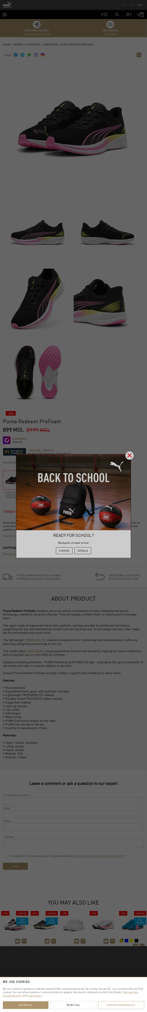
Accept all (26, 1005)
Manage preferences (121, 1005)
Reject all (73, 1005)
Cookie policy (34, 995)
